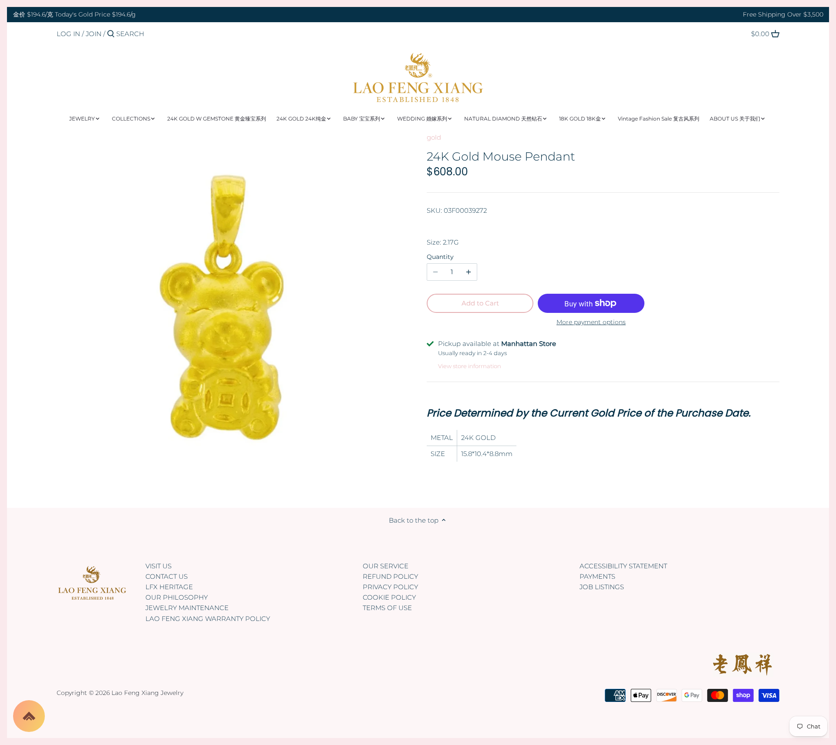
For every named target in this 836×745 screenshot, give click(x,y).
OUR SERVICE (385, 566)
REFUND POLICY (390, 576)
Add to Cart (480, 303)
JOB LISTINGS (602, 587)
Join (93, 34)
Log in (68, 34)
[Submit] (111, 34)
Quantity (440, 256)
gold (434, 137)
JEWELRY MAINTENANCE (187, 608)
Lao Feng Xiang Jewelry (147, 692)
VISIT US (158, 566)
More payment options (591, 322)
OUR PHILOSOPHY (176, 597)
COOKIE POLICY (389, 597)
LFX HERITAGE (169, 587)
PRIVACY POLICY (390, 587)
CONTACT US (166, 576)
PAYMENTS (597, 576)
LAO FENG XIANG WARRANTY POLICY (207, 618)
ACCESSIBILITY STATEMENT (623, 566)
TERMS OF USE (387, 608)
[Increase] (468, 272)
